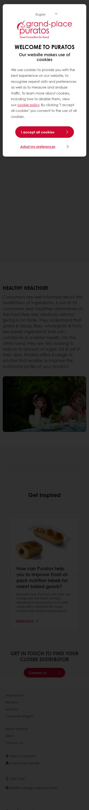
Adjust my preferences (37, 146)
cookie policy (28, 104)
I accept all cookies (38, 132)
